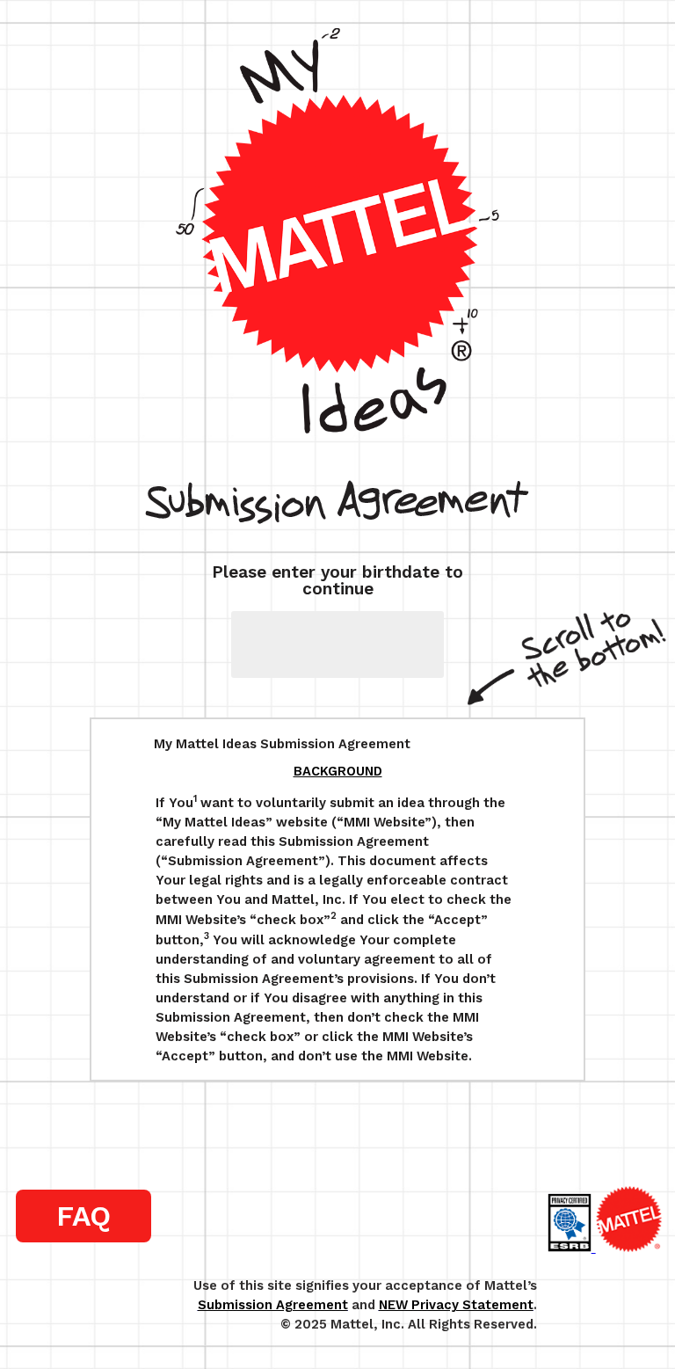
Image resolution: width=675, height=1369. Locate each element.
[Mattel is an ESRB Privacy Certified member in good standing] (572, 1247)
